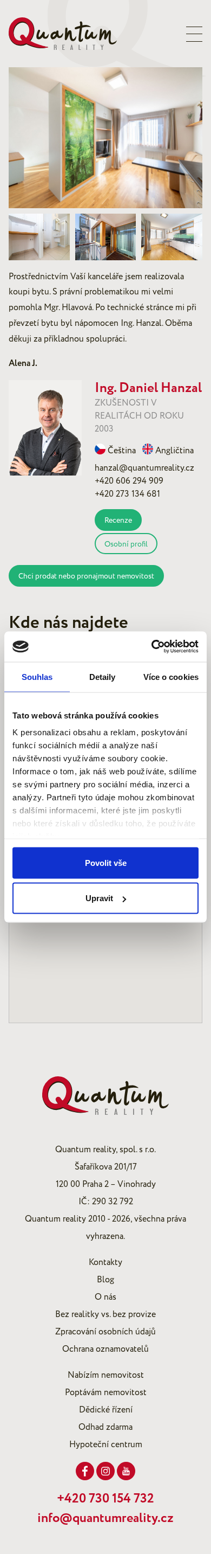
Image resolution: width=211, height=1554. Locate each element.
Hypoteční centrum (105, 1444)
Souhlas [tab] (37, 676)
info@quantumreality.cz (105, 1518)
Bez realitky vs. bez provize (105, 1314)
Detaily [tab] (102, 676)
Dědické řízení (106, 1410)
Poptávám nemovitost (106, 1392)
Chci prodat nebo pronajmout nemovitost (86, 576)
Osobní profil (126, 544)
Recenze (118, 520)
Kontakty (105, 1262)
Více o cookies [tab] (171, 676)
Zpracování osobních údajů (105, 1332)
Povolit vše (106, 862)
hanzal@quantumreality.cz (144, 468)
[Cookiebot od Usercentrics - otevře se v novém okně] (152, 647)
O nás (105, 1297)
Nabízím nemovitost (106, 1375)
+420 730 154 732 (105, 1498)
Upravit (99, 898)
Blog (105, 1280)
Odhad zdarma (105, 1427)
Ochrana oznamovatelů (105, 1349)
